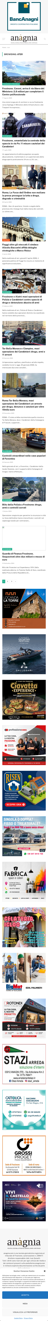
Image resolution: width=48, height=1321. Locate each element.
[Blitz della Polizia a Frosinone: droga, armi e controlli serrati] (24, 489)
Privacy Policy (28, 1318)
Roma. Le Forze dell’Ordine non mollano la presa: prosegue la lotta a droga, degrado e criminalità (23, 195)
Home (4, 47)
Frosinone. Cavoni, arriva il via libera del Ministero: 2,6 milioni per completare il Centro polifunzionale (23, 91)
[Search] (44, 38)
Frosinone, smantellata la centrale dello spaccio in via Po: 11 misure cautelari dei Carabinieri (23, 143)
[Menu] (3, 38)
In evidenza (7, 136)
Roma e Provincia (9, 188)
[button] (45, 1271)
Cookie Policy (18, 1318)
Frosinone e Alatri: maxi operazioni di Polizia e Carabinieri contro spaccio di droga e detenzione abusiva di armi (22, 299)
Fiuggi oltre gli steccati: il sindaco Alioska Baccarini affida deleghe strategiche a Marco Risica (20, 247)
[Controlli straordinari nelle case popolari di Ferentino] (24, 440)
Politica (6, 240)
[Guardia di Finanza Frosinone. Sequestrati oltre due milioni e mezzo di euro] (24, 538)
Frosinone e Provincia (11, 84)
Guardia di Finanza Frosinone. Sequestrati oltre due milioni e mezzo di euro (23, 556)
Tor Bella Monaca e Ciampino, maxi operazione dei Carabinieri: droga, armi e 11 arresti (23, 351)
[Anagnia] (24, 38)
